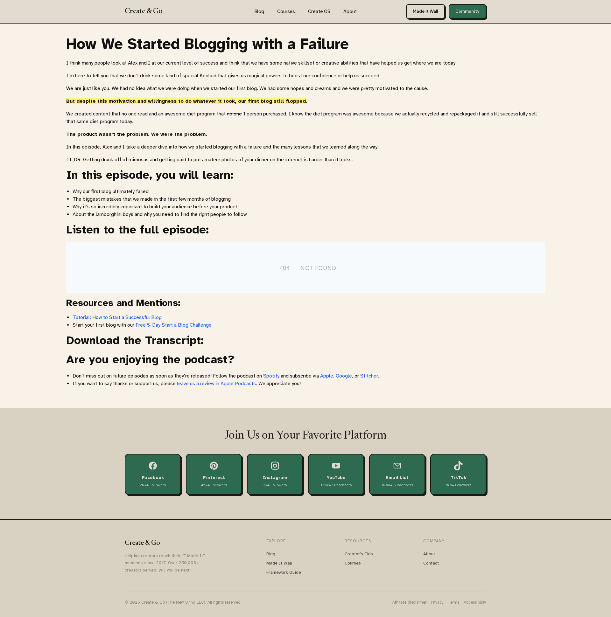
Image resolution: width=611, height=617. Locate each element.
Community (467, 11)
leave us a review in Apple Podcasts (216, 383)
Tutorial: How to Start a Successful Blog (117, 317)
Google (344, 376)
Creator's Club (359, 554)
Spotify (271, 376)
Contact (431, 563)
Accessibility (475, 602)
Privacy (437, 602)
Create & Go (143, 11)
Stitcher (369, 376)
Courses (286, 11)
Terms (453, 602)
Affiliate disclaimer (409, 602)
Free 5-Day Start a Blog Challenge (174, 325)
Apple (326, 376)
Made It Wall (425, 11)
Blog (259, 11)
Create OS (319, 11)
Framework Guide (283, 572)
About (349, 11)
